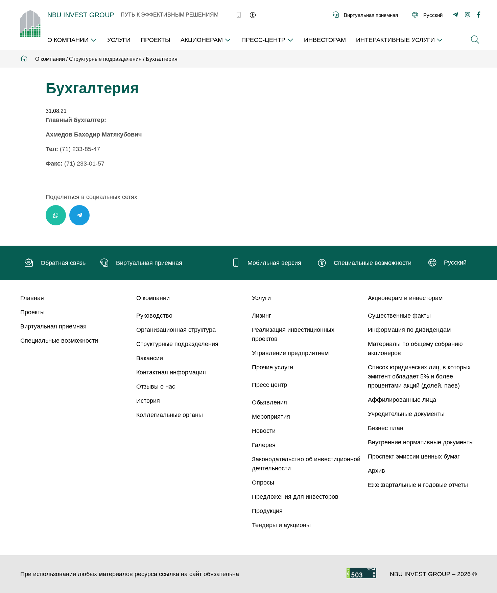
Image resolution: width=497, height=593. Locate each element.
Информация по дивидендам (409, 329)
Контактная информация (171, 372)
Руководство (154, 315)
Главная (32, 298)
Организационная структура (176, 329)
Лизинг (261, 315)
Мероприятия (271, 416)
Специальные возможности (59, 340)
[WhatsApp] (56, 215)
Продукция (267, 511)
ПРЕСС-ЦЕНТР (263, 39)
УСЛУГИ (119, 39)
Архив (376, 470)
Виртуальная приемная (53, 326)
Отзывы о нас (155, 386)
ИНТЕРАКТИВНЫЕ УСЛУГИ (395, 39)
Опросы (263, 482)
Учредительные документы (406, 414)
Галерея (264, 445)
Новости (264, 430)
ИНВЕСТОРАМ (325, 39)
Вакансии (149, 358)
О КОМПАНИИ (68, 39)
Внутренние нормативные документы (421, 442)
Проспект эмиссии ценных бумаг (414, 456)
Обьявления (269, 402)
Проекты (32, 312)
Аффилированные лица (402, 399)
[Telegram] (79, 215)
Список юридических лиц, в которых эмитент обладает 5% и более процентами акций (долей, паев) (419, 376)
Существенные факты (399, 315)
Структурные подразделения (177, 344)
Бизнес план (385, 428)
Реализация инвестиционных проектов (293, 334)
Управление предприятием (290, 353)
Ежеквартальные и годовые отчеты (418, 484)
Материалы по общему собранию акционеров (415, 348)
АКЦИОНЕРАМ (202, 39)
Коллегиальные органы (169, 415)
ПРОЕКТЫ (155, 39)
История (148, 400)
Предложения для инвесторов (295, 496)
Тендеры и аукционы (281, 525)
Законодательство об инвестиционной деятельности (306, 464)
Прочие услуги (272, 367)
